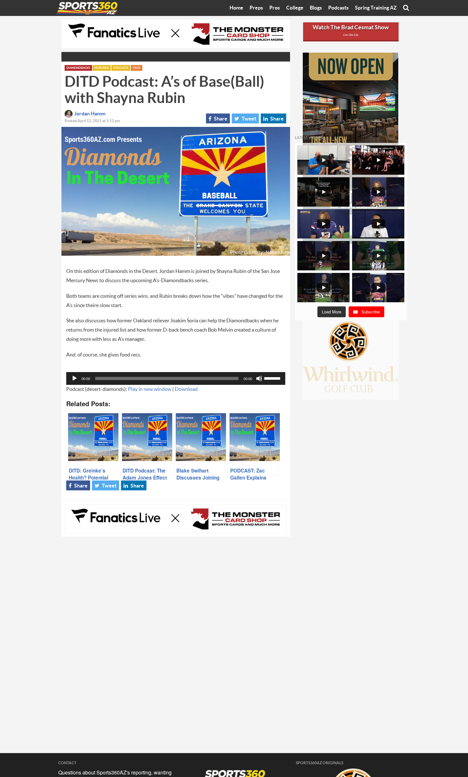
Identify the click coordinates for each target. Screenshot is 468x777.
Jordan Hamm (89, 113)
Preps (256, 8)
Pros (274, 8)
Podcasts (338, 8)
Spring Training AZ (376, 8)
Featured (102, 68)
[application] (175, 378)
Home (236, 8)
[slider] (273, 378)
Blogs (316, 8)
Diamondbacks (78, 68)
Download (186, 389)
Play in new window (149, 389)
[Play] (74, 378)
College (294, 8)
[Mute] (259, 378)
